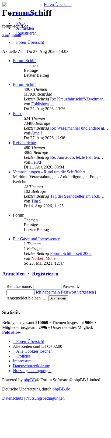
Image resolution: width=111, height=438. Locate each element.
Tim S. (37, 201)
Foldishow (40, 104)
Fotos (17, 113)
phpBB (30, 380)
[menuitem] (19, 23)
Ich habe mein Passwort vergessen (65, 292)
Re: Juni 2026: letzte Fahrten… (76, 157)
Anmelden (13, 274)
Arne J (36, 133)
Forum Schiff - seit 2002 (71, 253)
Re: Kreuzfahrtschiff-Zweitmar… (78, 99)
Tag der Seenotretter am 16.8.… (77, 196)
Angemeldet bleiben (24, 298)
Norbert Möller (44, 258)
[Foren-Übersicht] (55, 4)
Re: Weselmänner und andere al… (79, 128)
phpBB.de (61, 389)
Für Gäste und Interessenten (36, 239)
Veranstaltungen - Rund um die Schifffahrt (49, 172)
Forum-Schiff (24, 60)
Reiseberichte (24, 142)
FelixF (36, 162)
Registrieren (45, 274)
